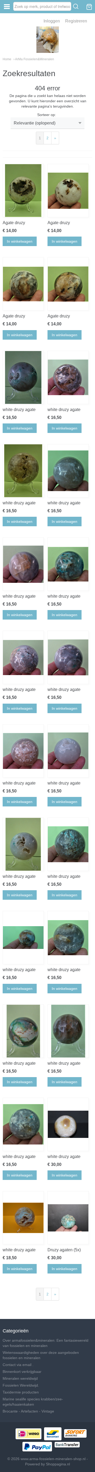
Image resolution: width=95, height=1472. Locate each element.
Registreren (76, 21)
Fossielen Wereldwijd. (21, 1385)
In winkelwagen (19, 241)
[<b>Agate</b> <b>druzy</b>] (23, 190)
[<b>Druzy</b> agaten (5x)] (68, 1217)
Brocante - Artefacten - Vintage (28, 1411)
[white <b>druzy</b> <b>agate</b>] (23, 377)
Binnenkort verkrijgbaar (22, 1371)
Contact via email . (18, 1365)
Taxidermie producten (21, 1392)
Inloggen (52, 21)
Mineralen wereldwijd (20, 1378)
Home (7, 59)
